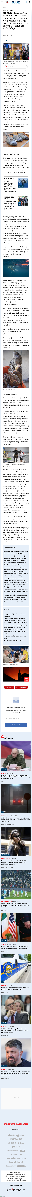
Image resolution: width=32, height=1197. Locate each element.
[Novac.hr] (11, 1158)
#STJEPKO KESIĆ (9, 687)
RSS (18, 1180)
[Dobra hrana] (13, 1150)
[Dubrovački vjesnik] (16, 1162)
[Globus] (12, 1143)
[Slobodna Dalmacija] (16, 1124)
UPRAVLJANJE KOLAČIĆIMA (16, 1185)
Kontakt (10, 1178)
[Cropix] (21, 1158)
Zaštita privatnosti (11, 1176)
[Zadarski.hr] (11, 1166)
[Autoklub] (16, 1154)
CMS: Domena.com (21, 1191)
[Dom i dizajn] (22, 1150)
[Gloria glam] (19, 1146)
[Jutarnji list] (16, 1135)
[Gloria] (14, 1146)
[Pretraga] (29, 2)
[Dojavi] (7, 2)
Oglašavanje (18, 1178)
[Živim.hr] (21, 1143)
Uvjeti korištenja (15, 1172)
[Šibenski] (21, 1166)
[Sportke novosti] (21, 1139)
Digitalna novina (10, 1180)
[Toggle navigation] (2, 2)
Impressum (22, 1176)
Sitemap (24, 1180)
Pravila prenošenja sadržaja (15, 1174)
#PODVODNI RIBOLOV (21, 687)
